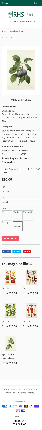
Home (3, 31)
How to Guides (10, 393)
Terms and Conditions (30, 389)
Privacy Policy (22, 393)
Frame (4, 208)
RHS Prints (22, 401)
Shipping (31, 393)
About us (6, 389)
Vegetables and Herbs (16, 31)
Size (3, 197)
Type (3, 187)
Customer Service (16, 389)
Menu (7, 3)
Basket (37, 3)
